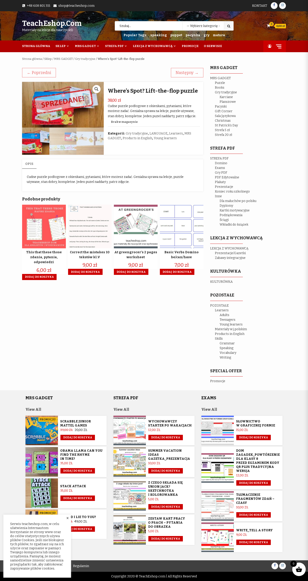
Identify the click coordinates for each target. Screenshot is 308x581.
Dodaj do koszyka (77, 437)
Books (219, 88)
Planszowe (228, 102)
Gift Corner (223, 111)
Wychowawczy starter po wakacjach (170, 423)
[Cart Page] (268, 26)
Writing (225, 357)
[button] (96, 89)
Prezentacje (224, 187)
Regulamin (81, 566)
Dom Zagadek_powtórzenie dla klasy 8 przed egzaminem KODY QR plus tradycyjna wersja (258, 461)
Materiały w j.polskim (231, 329)
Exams (220, 168)
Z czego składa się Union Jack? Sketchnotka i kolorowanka (165, 489)
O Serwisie (213, 46)
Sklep (60, 46)
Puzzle (220, 83)
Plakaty (220, 182)
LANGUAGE (158, 133)
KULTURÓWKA (221, 282)
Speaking (226, 348)
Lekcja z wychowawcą (152, 46)
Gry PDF (221, 173)
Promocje (190, 46)
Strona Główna (36, 46)
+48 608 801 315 (38, 6)
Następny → (187, 72)
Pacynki (221, 106)
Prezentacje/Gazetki (230, 253)
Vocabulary (228, 353)
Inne (218, 196)
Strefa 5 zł (222, 130)
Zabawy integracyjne (230, 258)
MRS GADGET (63, 59)
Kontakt (259, 6)
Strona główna (32, 59)
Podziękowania (231, 215)
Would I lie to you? (78, 517)
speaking (158, 35)
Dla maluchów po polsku (238, 201)
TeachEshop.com (52, 23)
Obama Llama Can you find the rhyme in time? (81, 455)
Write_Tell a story (254, 530)
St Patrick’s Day (226, 125)
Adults (224, 315)
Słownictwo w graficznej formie (255, 423)
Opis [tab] (29, 164)
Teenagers (227, 320)
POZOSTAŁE (219, 305)
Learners (176, 133)
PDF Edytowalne (227, 177)
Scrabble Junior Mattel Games (75, 423)
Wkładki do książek (234, 225)
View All (33, 409)
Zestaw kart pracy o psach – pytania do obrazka (166, 523)
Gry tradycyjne (85, 59)
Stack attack (73, 486)
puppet (176, 35)
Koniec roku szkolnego (232, 191)
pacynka (193, 35)
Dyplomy (226, 206)
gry (206, 35)
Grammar (227, 343)
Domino (221, 163)
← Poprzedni (39, 72)
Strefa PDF (114, 46)
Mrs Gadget (85, 46)
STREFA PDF (219, 158)
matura (219, 35)
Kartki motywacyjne (235, 210)
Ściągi (224, 220)
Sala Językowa (225, 116)
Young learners (165, 138)
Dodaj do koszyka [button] (39, 276)
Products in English (137, 138)
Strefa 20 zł (223, 135)
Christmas (223, 121)
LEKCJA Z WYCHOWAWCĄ (229, 248)
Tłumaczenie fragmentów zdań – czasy (255, 499)
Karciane (226, 97)
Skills (219, 339)
